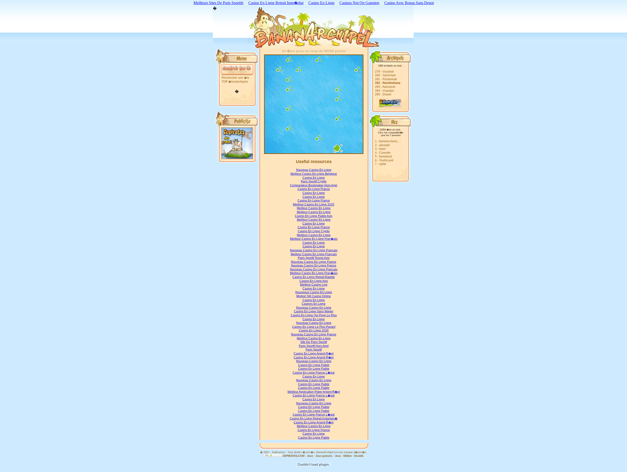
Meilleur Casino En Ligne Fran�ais (314, 239)
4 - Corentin (383, 152)
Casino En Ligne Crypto (314, 231)
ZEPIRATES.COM (293, 455)
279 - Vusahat (384, 71)
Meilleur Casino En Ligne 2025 (313, 204)
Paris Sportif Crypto (313, 181)
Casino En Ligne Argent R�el (314, 353)
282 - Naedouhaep (387, 83)
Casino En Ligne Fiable (313, 365)
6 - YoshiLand (384, 160)
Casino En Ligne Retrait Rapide (313, 277)
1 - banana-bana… (387, 141)
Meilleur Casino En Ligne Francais (314, 254)
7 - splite (380, 164)
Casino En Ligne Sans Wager (313, 311)
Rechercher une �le (235, 77)
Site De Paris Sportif (313, 342)
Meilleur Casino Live (313, 284)
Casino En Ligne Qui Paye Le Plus (314, 315)
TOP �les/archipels (235, 81)
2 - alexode (382, 145)
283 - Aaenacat (385, 87)
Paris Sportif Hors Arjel (314, 346)
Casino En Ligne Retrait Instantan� (314, 418)
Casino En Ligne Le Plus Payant (313, 327)
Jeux (310, 455)
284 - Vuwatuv (384, 90)
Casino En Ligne (313, 177)
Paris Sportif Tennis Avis (314, 258)
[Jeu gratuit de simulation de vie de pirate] (385, 106)
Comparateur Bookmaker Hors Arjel (313, 185)
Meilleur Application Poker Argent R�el (314, 392)
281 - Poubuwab (386, 79)
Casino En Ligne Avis (314, 281)
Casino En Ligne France (314, 189)
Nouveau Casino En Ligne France (313, 262)
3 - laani (380, 149)
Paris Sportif (314, 349)
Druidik (358, 455)
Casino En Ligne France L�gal (314, 372)
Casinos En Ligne (314, 304)
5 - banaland (383, 156)
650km (347, 455)
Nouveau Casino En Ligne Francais (314, 250)
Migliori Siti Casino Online (313, 296)
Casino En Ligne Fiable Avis (313, 216)
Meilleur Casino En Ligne (314, 208)
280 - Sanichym (385, 75)
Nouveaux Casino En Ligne (313, 292)
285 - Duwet (383, 94)
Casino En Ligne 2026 (314, 330)
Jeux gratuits (323, 455)
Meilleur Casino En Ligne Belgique (313, 174)
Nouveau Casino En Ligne (313, 170)
